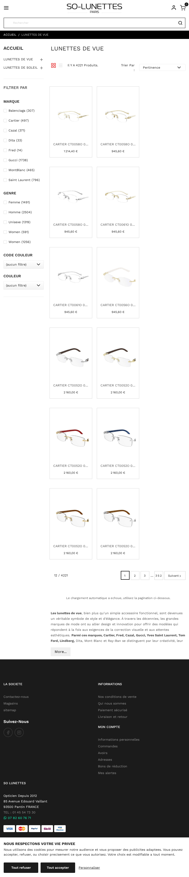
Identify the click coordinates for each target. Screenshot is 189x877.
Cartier (19, 120)
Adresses (105, 759)
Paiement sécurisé (112, 710)
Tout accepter (58, 867)
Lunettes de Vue (18, 59)
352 (158, 575)
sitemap (9, 710)
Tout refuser (21, 867)
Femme (19, 202)
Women (19, 232)
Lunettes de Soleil (20, 67)
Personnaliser (89, 867)
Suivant (173, 575)
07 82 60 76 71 (19, 818)
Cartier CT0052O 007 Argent (118, 466)
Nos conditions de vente (117, 697)
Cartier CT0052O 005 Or (118, 385)
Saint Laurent (24, 180)
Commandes (108, 746)
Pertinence (151, 67)
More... (61, 651)
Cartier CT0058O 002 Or (118, 144)
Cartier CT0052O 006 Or (71, 466)
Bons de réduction (112, 766)
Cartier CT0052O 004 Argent (71, 385)
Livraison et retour (112, 717)
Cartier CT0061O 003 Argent (71, 305)
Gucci (18, 160)
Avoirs (102, 753)
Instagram (19, 732)
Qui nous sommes (112, 703)
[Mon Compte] (174, 7)
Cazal (17, 130)
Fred (15, 150)
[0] (183, 7)
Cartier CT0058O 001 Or (71, 144)
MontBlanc (22, 170)
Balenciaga (22, 110)
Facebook (8, 732)
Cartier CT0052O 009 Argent (118, 546)
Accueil (13, 48)
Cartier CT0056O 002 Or (118, 305)
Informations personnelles (118, 739)
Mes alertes (107, 773)
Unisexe (19, 222)
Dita (15, 140)
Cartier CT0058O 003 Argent (71, 224)
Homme (20, 212)
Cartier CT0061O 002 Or (118, 224)
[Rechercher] (180, 23)
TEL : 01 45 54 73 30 (19, 812)
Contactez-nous (16, 697)
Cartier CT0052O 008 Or (71, 546)
